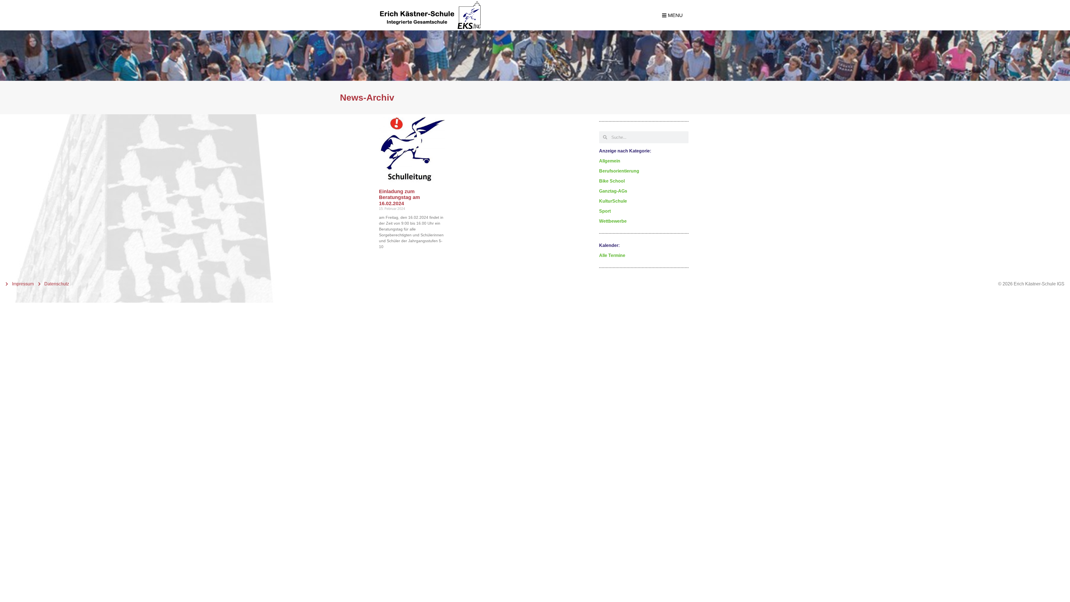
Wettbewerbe (613, 221)
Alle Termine (612, 255)
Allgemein (609, 161)
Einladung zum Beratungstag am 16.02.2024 (399, 197)
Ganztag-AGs (613, 191)
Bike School (612, 181)
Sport (605, 211)
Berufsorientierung (619, 171)
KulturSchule (613, 201)
